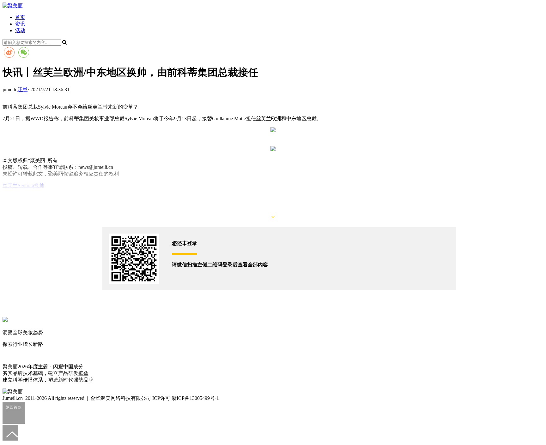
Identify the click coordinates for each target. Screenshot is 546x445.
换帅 (39, 185)
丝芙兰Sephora (18, 185)
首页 (20, 17)
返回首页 (13, 407)
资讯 (20, 24)
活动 (20, 30)
